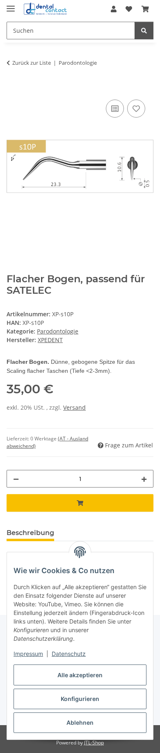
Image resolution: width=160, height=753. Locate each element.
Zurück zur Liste (31, 62)
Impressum (28, 653)
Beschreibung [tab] (30, 533)
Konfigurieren (80, 698)
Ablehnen (80, 722)
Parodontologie (57, 331)
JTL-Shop (94, 742)
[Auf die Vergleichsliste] (115, 109)
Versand (74, 407)
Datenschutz (69, 653)
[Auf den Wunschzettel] (136, 109)
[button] (113, 9)
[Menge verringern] (16, 478)
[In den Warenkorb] (13, 88)
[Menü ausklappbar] (11, 5)
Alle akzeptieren (80, 674)
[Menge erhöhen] (144, 478)
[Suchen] (144, 30)
